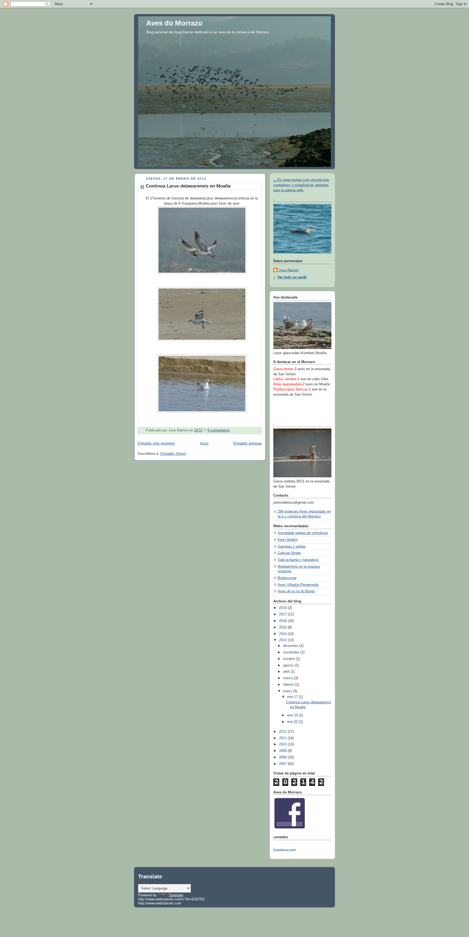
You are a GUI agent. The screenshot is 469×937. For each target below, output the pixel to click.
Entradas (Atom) (173, 454)
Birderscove (287, 578)
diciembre (291, 646)
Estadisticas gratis (284, 849)
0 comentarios (219, 430)
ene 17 (293, 697)
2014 (283, 634)
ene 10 (293, 715)
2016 (283, 621)
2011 (283, 738)
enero (288, 691)
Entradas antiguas (247, 443)
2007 (283, 764)
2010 (283, 744)
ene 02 (293, 722)
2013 (283, 640)
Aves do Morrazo (174, 23)
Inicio (204, 443)
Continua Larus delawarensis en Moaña (188, 186)
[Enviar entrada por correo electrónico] (231, 430)
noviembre (291, 652)
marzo (288, 678)
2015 (283, 627)
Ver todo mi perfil (292, 277)
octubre (289, 659)
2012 (283, 731)
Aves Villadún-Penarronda (298, 585)
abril (287, 672)
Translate (176, 895)
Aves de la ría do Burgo (296, 591)
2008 (283, 757)
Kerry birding (287, 540)
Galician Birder (289, 553)
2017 (283, 614)
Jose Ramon (289, 270)
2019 (283, 608)
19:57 (198, 430)
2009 (283, 751)
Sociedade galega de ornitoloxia (303, 533)
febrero (289, 685)
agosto (289, 665)
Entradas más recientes (156, 443)
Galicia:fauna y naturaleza (298, 560)
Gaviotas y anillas (292, 546)
